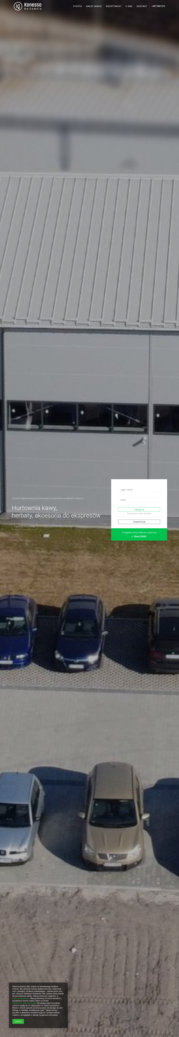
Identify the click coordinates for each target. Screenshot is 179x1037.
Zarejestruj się (139, 522)
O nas (129, 6)
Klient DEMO (139, 536)
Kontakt (142, 6)
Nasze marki (94, 6)
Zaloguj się (139, 509)
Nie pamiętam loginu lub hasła (139, 513)
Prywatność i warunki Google (24, 1003)
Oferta (77, 6)
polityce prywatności (20, 998)
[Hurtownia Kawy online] (27, 6)
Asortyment (113, 6)
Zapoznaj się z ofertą (24, 526)
